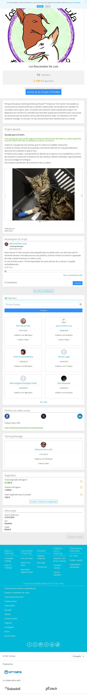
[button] (39, 221)
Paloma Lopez (64, 356)
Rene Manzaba (64, 383)
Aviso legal (41, 563)
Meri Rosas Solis (23, 326)
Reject (48, 6)
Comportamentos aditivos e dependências (20, 588)
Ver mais (43, 402)
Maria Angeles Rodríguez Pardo (23, 383)
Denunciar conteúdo (75, 537)
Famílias (7, 614)
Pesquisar (43, 310)
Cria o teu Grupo (27, 558)
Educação (8, 610)
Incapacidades (9, 606)
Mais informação (74, 3)
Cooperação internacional (13, 597)
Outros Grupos (9, 636)
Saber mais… (9, 267)
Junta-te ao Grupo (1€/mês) (43, 92)
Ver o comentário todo (72, 275)
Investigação (9, 627)
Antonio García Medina (23, 356)
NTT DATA (74, 556)
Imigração (8, 623)
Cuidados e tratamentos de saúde (16, 593)
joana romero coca (64, 326)
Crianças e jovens (10, 618)
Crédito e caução (76, 560)
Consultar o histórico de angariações (43, 502)
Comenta (77, 283)
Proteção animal (10, 601)
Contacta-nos (42, 567)
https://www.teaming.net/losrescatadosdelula (24, 428)
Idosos (6, 631)
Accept (40, 6)
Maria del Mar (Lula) (18, 243)
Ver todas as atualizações (43, 291)
